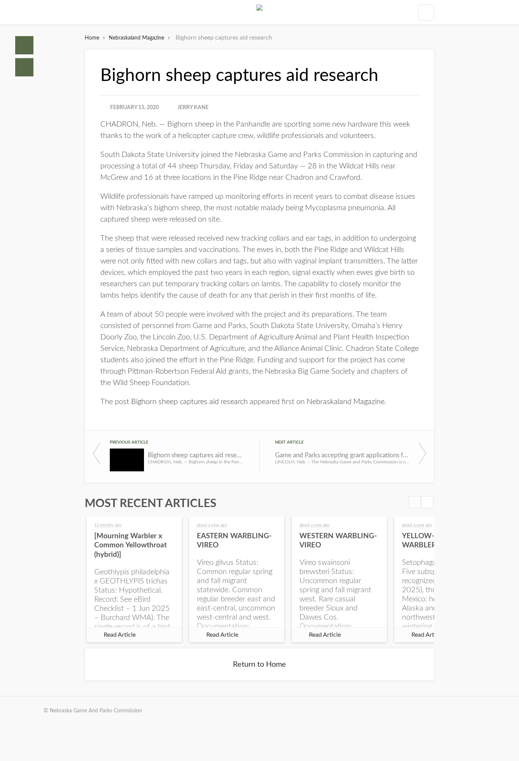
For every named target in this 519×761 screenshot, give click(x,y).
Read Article (120, 635)
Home (24, 45)
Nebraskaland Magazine (137, 38)
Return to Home (259, 664)
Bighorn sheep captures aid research (189, 402)
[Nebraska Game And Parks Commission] (259, 12)
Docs (24, 67)
